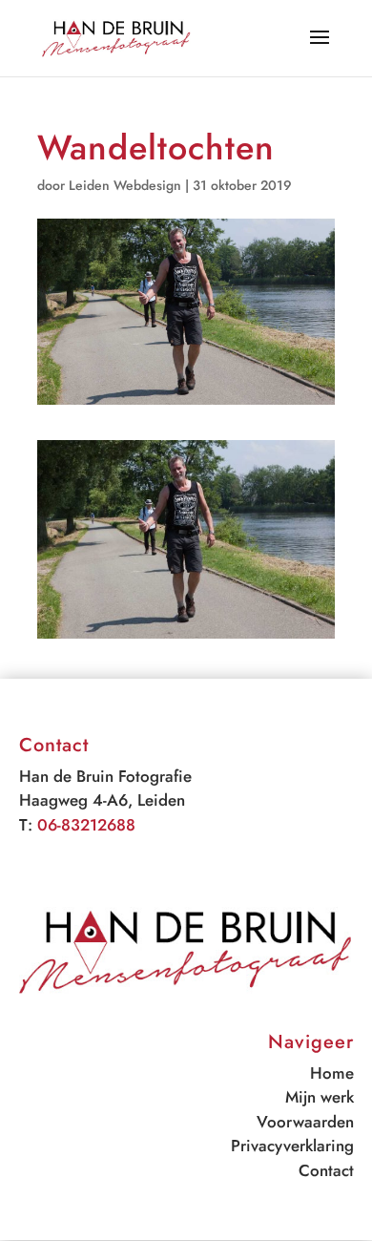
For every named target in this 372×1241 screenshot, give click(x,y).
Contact (326, 1170)
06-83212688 (86, 824)
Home (332, 1073)
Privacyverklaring (292, 1145)
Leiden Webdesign (125, 185)
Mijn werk (319, 1096)
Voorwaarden (305, 1121)
